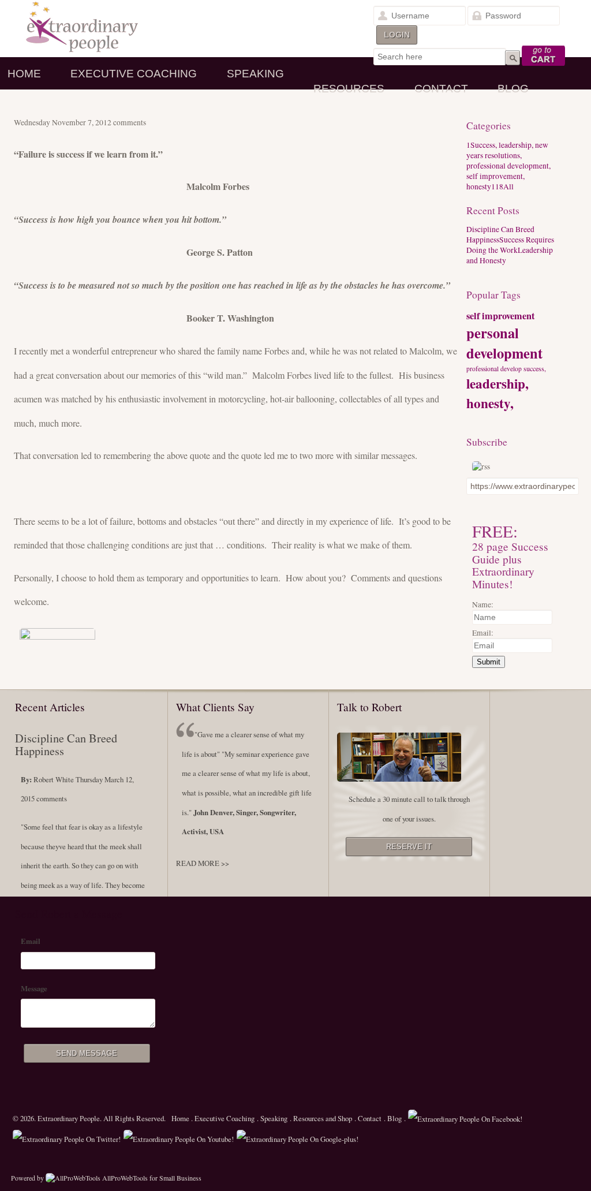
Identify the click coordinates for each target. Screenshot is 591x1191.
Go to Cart (544, 56)
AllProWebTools (125, 1177)
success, (534, 368)
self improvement (500, 316)
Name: (482, 604)
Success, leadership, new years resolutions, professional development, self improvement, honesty (508, 166)
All (502, 186)
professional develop (494, 368)
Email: (482, 633)
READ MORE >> (202, 863)
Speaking (255, 74)
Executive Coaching (133, 74)
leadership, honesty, (497, 393)
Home (24, 74)
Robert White (53, 779)
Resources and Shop (322, 1118)
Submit (488, 662)
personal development (504, 343)
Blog (513, 89)
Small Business (180, 1177)
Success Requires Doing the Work (510, 244)
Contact (441, 89)
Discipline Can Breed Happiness (66, 744)
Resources (348, 89)
